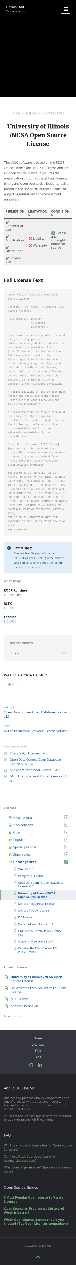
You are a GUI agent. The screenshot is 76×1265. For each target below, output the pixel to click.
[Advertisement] (38, 59)
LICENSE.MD (15, 7)
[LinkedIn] (40, 1065)
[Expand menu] (65, 9)
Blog (38, 1057)
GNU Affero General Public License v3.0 (38, 776)
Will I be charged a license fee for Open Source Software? (38, 1147)
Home (15, 113)
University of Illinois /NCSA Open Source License (36, 979)
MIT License (19, 999)
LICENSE (10, 608)
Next (7, 726)
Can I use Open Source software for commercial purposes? (30, 1158)
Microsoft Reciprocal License (31, 770)
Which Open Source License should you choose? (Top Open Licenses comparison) (36, 1222)
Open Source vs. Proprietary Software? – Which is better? (35, 1210)
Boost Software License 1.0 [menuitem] (35, 924)
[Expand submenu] (66, 817)
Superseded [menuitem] (22, 854)
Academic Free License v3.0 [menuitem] (35, 941)
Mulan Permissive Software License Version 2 (37, 731)
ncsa (16, 653)
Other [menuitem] (17, 832)
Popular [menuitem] (19, 840)
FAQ (38, 1051)
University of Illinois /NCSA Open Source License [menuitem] (36, 895)
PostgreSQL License (25, 753)
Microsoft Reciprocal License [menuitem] (36, 903)
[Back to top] (38, 1256)
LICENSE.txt (12, 595)
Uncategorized (53, 113)
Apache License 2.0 (24, 1006)
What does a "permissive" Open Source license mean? (37, 1169)
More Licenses (13, 1016)
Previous (10, 707)
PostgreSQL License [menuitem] (31, 876)
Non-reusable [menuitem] (23, 825)
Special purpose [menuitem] (25, 847)
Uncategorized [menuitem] (25, 862)
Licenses (30, 113)
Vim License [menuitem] (25, 869)
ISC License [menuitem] (25, 917)
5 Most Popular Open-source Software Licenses (34, 1199)
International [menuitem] (23, 817)
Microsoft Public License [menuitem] (33, 910)
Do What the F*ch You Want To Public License (38, 990)
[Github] (31, 1065)
